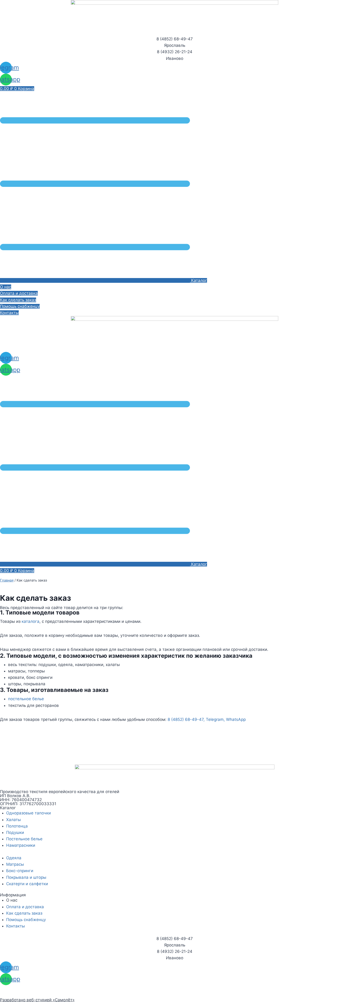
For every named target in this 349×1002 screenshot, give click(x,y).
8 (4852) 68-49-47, (186, 719)
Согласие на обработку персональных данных (46, 994)
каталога (30, 621)
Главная (7, 580)
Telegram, (215, 719)
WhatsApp (236, 719)
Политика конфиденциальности (31, 988)
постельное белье (26, 698)
